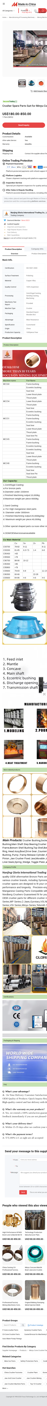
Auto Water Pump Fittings (12, 1338)
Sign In (6, 238)
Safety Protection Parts (29, 1361)
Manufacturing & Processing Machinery (22, 17)
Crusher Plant (32, 1372)
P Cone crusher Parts (10, 1330)
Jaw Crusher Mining (34, 1378)
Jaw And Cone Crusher (12, 1378)
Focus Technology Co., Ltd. (30, 1397)
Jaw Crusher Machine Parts (14, 1384)
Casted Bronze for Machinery (35, 1334)
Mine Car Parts (9, 1361)
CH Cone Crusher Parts (11, 1334)
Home (4, 17)
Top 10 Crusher (35, 1384)
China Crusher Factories (13, 1372)
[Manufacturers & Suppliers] (23, 4)
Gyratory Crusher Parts (33, 1330)
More (4, 1388)
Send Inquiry (23, 125)
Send (23, 1192)
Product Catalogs (36, 1325)
